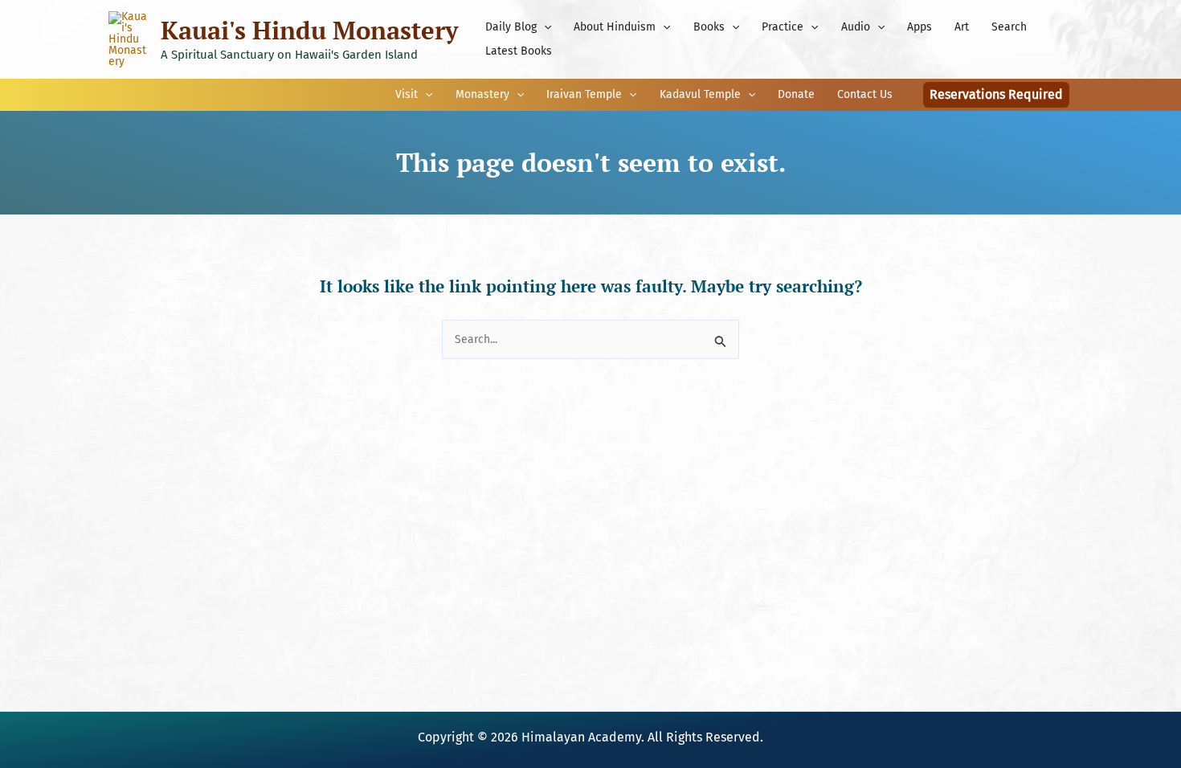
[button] (544, 27)
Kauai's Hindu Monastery (309, 30)
